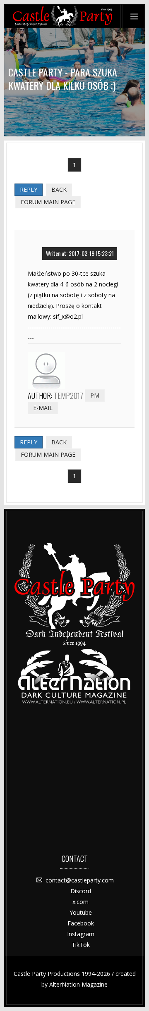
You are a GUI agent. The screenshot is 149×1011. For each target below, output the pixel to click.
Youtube (81, 912)
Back (59, 189)
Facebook (80, 923)
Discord (80, 891)
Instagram (80, 934)
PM (94, 395)
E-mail (43, 408)
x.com (80, 902)
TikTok (81, 945)
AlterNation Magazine (78, 984)
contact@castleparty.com (80, 880)
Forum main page (48, 202)
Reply (28, 189)
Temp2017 (68, 395)
